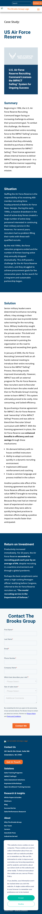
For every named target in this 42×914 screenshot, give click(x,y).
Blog (5, 804)
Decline (21, 904)
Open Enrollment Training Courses (17, 787)
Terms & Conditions (21, 910)
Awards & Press (10, 833)
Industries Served (10, 836)
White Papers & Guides (12, 797)
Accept (21, 898)
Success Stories (10, 808)
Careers (7, 829)
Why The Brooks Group (12, 822)
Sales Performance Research (15, 812)
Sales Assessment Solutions (14, 780)
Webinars (7, 801)
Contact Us (37, 3)
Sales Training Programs (13, 773)
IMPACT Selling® (10, 776)
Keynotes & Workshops (13, 783)
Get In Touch (13, 762)
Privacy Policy (8, 910)
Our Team (8, 826)
